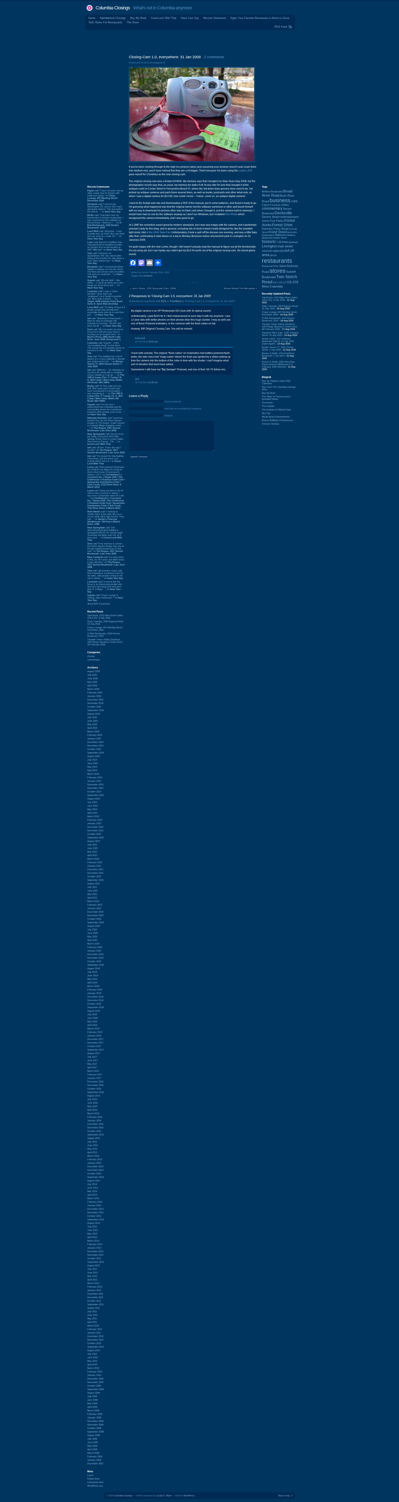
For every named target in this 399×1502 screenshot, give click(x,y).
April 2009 (92, 1407)
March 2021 (93, 901)
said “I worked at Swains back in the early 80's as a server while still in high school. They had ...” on (105, 517)
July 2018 (92, 1014)
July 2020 (92, 929)
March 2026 (93, 689)
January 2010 (94, 1375)
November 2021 (95, 873)
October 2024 (94, 749)
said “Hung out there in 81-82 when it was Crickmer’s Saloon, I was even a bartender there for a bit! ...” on (106, 499)
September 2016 (95, 1092)
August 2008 (93, 1435)
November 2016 (95, 1085)
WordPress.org (95, 1486)
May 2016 (92, 1106)
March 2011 (93, 1325)
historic (269, 241)
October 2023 (94, 791)
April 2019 (92, 982)
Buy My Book (138, 18)
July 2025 (92, 717)
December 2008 (95, 1421)
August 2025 (93, 714)
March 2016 (93, 1113)
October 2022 (94, 834)
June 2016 (92, 1103)
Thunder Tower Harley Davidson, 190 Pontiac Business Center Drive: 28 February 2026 (105, 642)
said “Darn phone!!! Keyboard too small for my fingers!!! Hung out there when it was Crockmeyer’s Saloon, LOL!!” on (106, 477)
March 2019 (93, 986)
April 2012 (92, 1279)
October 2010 (94, 1343)
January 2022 (94, 866)
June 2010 (92, 1357)
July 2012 (92, 1269)
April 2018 (92, 1025)
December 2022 (95, 827)
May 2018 (92, 1021)
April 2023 (92, 813)
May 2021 (92, 894)
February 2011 (94, 1329)
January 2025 (94, 738)
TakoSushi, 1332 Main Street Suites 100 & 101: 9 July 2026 (105, 616)
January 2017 (94, 1078)
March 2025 (93, 731)
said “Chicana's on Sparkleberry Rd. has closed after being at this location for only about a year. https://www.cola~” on (105, 258)
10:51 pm (153, 341)
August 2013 (93, 1223)
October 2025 (94, 706)
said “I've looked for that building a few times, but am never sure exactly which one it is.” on (105, 460)
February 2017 (94, 1074)
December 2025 (95, 699)
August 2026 (93, 671)
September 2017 (95, 1049)
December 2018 (95, 996)
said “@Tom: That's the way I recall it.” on (106, 450)
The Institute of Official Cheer (276, 409)
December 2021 (95, 869)
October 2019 (94, 961)
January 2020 (94, 950)
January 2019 (94, 993)
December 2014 (95, 1166)
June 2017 (92, 1060)
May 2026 (92, 682)
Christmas (275, 205)
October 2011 (94, 1301)
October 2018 (94, 1004)
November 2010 (95, 1339)
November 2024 (95, 745)
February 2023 (94, 820)
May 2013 (92, 1233)
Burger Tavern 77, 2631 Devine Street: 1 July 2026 (277, 348)
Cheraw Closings (270, 424)
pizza (273, 255)
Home (91, 18)
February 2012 (94, 1286)
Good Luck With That (163, 18)
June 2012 (92, 1272)
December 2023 (95, 784)
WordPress (189, 1495)
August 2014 (93, 1180)
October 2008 (94, 1428)
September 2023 (95, 795)
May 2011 (92, 1318)
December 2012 (95, 1251)
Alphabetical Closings (113, 18)
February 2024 (94, 777)
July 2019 (92, 972)
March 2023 (93, 816)
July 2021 (92, 887)
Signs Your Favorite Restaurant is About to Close (259, 18)
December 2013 (95, 1209)
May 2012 (92, 1276)
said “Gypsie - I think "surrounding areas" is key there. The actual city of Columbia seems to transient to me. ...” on (105, 348)
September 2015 (95, 1134)
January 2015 (94, 1163)
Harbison (280, 235)
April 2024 (92, 770)
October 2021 (94, 876)
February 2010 (94, 1371)
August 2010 (93, 1350)
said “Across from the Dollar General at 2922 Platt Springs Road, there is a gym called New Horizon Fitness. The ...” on (105, 439)
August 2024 (93, 756)
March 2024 (93, 774)
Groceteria (267, 402)
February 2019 (94, 989)
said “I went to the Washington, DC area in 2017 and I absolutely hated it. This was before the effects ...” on (105, 208)
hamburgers (268, 235)
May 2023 (92, 809)
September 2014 (95, 1177)
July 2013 (92, 1226)
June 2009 (92, 1400)
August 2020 (93, 926)
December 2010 (95, 1336)
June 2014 (92, 1187)
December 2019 (95, 954)
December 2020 (95, 912)
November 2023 (95, 788)
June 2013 (92, 1230)
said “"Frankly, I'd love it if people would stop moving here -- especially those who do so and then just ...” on (106, 311)
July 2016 (92, 1099)
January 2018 (94, 1035)
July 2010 (92, 1354)
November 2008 (95, 1424)
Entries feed (93, 1478)
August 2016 (93, 1095)
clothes (285, 204)
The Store (133, 22)
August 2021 (93, 883)
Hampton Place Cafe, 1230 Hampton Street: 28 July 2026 (280, 333)
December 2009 (95, 1378)
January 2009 (94, 1417)
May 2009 (92, 1403)
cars (294, 201)
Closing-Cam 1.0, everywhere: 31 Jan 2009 (165, 57)
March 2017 (93, 1071)
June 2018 (92, 1018)
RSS (163, 301)
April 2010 (92, 1364)
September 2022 (95, 837)
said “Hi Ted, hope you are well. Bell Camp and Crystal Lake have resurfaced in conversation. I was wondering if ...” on (105, 393)
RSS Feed (281, 26)
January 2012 (94, 1290)
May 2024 (92, 767)
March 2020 (93, 943)
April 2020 (92, 940)
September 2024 (95, 752)
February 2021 (94, 904)
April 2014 (92, 1194)
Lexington (269, 246)
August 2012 (93, 1265)
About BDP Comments (98, 603)
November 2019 (95, 958)
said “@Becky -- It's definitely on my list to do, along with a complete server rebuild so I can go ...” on (105, 376)
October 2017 (94, 1046)
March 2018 (93, 1028)
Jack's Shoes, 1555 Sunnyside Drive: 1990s (154, 288)
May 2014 (92, 1191)
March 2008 (93, 1453)
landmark (293, 242)
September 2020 (95, 922)
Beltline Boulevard (272, 191)
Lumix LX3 (245, 170)
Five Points (277, 220)
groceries (292, 232)
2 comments (214, 57)
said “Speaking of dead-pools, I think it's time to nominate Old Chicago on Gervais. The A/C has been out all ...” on (105, 322)
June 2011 (92, 1315)
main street (285, 246)
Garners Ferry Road (275, 228)
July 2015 (92, 1141)
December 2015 (95, 1124)
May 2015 (92, 1149)
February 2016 (94, 1117)
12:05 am (153, 382)
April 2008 (92, 1449)
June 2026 (92, 678)
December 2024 (95, 742)
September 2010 (95, 1347)
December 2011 (95, 1294)
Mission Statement (214, 18)
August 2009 (93, 1393)
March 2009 (93, 1410)
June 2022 (92, 848)
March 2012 (93, 1283)
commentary (93, 659)
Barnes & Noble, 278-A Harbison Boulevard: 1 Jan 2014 (278, 354)
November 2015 (95, 1127)
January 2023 (94, 823)
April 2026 (92, 685)
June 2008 (92, 1442)
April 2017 (92, 1067)
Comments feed (95, 1482)
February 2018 (94, 1032)
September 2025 (95, 710)
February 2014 (94, 1202)
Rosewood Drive (270, 266)
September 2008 (95, 1431)
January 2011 (94, 1332)
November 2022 (95, 830)
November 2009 (95, 1382)
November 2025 (95, 703)
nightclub (278, 250)
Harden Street (280, 238)
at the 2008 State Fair (158, 232)
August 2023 (93, 798)
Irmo (285, 242)
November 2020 (95, 915)
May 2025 (92, 724)
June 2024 (92, 763)
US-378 (292, 282)
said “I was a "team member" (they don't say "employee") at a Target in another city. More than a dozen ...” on (104, 297)
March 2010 (93, 1368)
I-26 (279, 242)
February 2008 (94, 1456)
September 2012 (95, 1262)
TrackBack (176, 301)
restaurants (277, 260)
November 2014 (95, 1170)
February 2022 (94, 862)
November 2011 (95, 1297)
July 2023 (92, 802)
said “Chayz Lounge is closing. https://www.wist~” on (105, 597)
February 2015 (94, 1159)
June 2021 (92, 890)
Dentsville (283, 213)
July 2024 (92, 759)
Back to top (284, 1495)
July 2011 (92, 1311)
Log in (90, 1475)
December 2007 (95, 1463)
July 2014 (92, 1184)
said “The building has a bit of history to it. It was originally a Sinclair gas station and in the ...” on (106, 361)
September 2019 (95, 965)
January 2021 (94, 908)
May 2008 (92, 1446)
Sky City (266, 413)
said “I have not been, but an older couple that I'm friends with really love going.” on (105, 195)
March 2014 (93, 1198)
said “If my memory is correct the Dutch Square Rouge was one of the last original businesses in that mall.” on (105, 548)
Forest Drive (282, 225)
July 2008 (92, 1439)
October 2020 (94, 919)
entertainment (289, 216)
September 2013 (95, 1219)
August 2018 (93, 1011)
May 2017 (92, 1064)
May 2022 (92, 851)
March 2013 (93, 1240)
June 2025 (92, 721)
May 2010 (92, 1361)
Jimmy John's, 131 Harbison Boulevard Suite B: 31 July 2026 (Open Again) (278, 341)
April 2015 (92, 1152)
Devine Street (271, 216)
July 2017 (92, 1057)
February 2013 (94, 1244)
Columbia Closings (113, 7)
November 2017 (95, 1042)
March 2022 (93, 859)
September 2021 (95, 880)
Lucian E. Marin (164, 1495)
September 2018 (95, 1007)
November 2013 (95, 1212)
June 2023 (92, 805)
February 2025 (94, 735)
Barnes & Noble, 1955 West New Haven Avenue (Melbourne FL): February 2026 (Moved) (278, 364)
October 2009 (94, 1385)
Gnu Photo (231, 214)
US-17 (282, 282)
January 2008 (94, 1460)
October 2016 (94, 1088)
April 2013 (92, 1237)
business (280, 200)
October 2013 (94, 1216)
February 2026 (94, 692)
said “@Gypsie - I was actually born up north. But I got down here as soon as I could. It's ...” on (106, 235)
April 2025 (92, 728)
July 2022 (92, 844)
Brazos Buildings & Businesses (277, 420)
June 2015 (92, 1145)
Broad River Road (277, 193)
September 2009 (95, 1389)
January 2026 (94, 696)
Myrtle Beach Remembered (275, 416)
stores (278, 271)
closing (90, 656)
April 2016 (92, 1110)
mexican (267, 250)
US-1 (275, 282)
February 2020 (94, 947)
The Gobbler (268, 406)
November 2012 (95, 1255)
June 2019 (92, 975)
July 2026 (92, 675)
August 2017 (93, 1053)
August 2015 (93, 1138)
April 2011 (92, 1322)
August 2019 (93, 968)
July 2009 (92, 1396)
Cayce (266, 204)
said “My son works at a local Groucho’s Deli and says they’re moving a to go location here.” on (105, 334)
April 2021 (92, 897)
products (148, 275)
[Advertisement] (199, 41)
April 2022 (92, 855)
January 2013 (94, 1248)
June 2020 (92, 933)
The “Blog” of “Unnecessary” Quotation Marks (276, 397)
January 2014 (94, 1205)
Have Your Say (190, 18)
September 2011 (95, 1304)
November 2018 (95, 1000)
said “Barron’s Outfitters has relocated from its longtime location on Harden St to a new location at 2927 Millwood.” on (104, 246)
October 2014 (94, 1173)
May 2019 (92, 979)
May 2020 (92, 936)
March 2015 (93, 1156)
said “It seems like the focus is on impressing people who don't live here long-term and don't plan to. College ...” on (104, 586)
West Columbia (272, 286)
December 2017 (95, 1039)
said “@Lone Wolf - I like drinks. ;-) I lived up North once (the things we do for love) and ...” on (105, 284)
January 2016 (94, 1120)
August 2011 (93, 1308)
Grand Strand (277, 232)
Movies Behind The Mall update (239, 288)
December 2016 (95, 1081)
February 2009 (94, 1414)
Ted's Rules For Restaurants (105, 22)
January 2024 (94, 781)
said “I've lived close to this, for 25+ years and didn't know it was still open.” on (106, 562)
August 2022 (93, 841)
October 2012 (94, 1258)
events (265, 220)
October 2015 (94, 1131)
